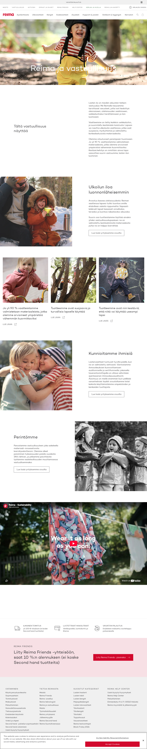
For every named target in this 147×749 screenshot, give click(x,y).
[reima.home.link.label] (8, 15)
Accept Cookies (112, 744)
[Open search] (137, 14)
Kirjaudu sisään (139, 7)
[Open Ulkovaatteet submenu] (44, 14)
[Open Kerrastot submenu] (133, 14)
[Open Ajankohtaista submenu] (29, 14)
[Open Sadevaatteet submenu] (69, 14)
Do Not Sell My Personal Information (112, 738)
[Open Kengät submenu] (53, 14)
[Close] (143, 740)
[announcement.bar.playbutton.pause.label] (141, 2)
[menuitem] (23, 692)
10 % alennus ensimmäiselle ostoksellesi (73, 2)
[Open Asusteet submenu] (80, 14)
